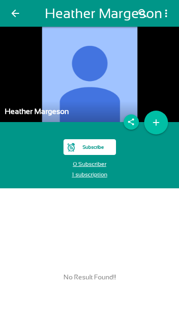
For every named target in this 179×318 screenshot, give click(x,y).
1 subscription (89, 174)
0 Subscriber (89, 164)
